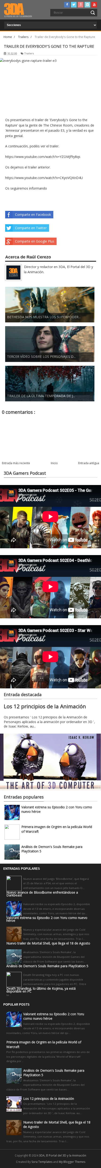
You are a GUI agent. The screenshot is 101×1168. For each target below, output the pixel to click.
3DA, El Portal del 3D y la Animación (62, 1155)
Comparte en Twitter (31, 228)
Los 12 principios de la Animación (45, 706)
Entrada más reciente (16, 463)
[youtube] (94, 4)
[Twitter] (74, 4)
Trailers (29, 53)
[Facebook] (67, 4)
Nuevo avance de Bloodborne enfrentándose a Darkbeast (42, 894)
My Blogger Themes (72, 1162)
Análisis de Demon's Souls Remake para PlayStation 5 (47, 966)
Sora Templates (41, 1162)
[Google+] (80, 4)
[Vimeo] (87, 4)
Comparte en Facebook (33, 214)
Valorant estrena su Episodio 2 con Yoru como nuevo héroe (46, 919)
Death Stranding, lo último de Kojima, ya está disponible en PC (41, 990)
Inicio (54, 463)
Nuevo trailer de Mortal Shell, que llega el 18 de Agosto (48, 943)
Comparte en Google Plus (34, 241)
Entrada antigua (88, 463)
